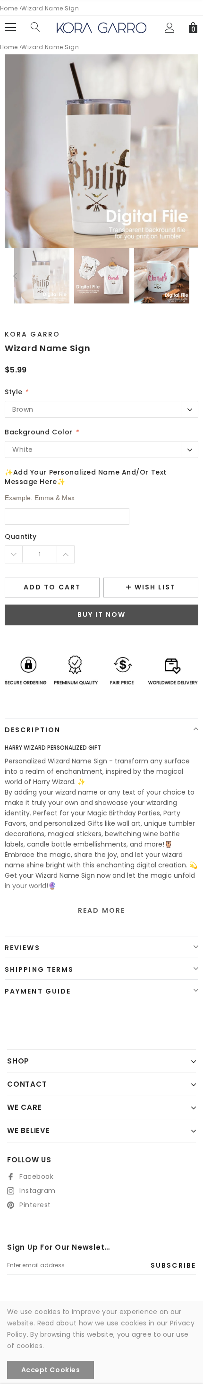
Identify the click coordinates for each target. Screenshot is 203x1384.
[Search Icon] (35, 27)
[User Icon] (170, 28)
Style (16, 392)
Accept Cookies (50, 1370)
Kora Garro (32, 334)
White (22, 449)
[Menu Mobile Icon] (10, 27)
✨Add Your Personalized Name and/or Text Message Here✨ (86, 476)
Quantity (20, 536)
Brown (23, 409)
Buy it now (101, 614)
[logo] (101, 27)
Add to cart (52, 587)
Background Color (41, 432)
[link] (41, 275)
